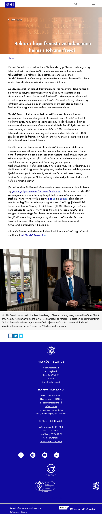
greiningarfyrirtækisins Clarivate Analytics (35, 191)
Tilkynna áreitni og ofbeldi (51, 410)
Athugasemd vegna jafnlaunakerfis (51, 414)
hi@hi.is (58, 399)
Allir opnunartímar (51, 438)
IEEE (49, 198)
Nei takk (64, 508)
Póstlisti (51, 378)
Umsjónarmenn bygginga (51, 441)
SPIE (62, 198)
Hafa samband (46, 399)
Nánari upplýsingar (19, 512)
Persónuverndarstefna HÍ (51, 403)
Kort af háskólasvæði (51, 382)
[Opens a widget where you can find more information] (83, 509)
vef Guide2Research (32, 235)
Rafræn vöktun (51, 406)
